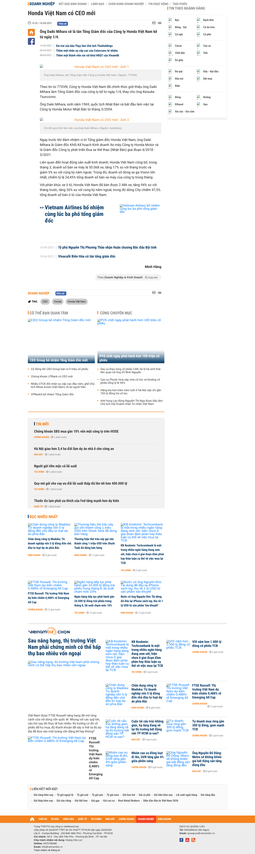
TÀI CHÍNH (96, 819)
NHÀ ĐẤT (110, 819)
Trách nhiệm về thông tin (47, 850)
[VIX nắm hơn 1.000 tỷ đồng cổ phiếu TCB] (178, 648)
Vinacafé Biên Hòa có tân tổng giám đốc (87, 257)
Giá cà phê (144, 795)
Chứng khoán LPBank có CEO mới (52, 376)
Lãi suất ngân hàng (186, 795)
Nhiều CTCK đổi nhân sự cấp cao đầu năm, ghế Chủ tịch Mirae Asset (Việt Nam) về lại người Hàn (63, 385)
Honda (57, 301)
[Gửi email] (159, 23)
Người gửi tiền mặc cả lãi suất (55, 466)
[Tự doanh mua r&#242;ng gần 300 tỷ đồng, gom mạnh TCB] (178, 727)
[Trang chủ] (31, 32)
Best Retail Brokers (129, 800)
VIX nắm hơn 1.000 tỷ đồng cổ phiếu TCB (206, 644)
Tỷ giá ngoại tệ (65, 795)
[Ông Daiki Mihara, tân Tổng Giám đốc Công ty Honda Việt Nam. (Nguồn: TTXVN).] (100, 67)
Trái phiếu (180, 4)
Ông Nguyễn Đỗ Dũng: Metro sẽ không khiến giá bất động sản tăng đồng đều (207, 759)
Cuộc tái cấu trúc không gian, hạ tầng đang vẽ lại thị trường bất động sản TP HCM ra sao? (147, 727)
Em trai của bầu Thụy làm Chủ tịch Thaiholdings (84, 46)
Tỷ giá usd (82, 795)
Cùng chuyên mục (116, 313)
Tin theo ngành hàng (187, 8)
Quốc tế (38, 506)
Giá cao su (109, 800)
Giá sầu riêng (64, 800)
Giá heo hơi (129, 795)
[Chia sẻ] (31, 41)
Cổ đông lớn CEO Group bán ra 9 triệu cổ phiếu (59, 369)
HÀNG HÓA (68, 819)
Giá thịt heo (81, 800)
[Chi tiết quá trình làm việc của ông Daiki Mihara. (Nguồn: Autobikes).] (100, 120)
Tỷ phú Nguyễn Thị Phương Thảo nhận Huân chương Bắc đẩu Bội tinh (107, 248)
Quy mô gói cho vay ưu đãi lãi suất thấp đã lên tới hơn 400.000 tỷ (80, 483)
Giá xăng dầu (208, 795)
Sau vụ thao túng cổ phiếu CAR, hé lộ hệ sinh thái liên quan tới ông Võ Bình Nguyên (130, 371)
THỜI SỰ (42, 819)
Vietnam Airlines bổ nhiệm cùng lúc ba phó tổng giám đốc (74, 214)
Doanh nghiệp (42, 3)
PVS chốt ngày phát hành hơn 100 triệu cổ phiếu (129, 358)
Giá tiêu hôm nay (163, 795)
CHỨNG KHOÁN (126, 819)
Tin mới (42, 424)
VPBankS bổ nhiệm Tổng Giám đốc (52, 394)
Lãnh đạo (97, 4)
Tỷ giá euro (113, 795)
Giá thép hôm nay (43, 800)
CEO (45, 301)
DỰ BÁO (55, 819)
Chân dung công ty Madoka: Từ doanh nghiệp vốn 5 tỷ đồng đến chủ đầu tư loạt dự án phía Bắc (49, 543)
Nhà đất (38, 454)
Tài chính (39, 471)
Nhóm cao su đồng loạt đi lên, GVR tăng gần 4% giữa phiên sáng (147, 757)
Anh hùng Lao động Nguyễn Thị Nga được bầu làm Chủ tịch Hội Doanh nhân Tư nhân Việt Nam (131, 402)
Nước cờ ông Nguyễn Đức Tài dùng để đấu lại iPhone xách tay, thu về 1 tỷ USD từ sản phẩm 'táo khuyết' (142, 601)
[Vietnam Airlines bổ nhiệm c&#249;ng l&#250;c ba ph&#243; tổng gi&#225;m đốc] (135, 221)
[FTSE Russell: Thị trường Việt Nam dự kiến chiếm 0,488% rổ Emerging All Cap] (50, 585)
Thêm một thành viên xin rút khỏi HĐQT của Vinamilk (87, 55)
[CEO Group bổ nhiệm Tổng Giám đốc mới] (61, 341)
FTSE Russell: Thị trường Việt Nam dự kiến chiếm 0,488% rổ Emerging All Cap (48, 598)
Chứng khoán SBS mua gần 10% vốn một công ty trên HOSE (76, 431)
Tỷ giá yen (97, 795)
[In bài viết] (155, 23)
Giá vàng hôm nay (43, 795)
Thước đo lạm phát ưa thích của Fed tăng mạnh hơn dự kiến (76, 501)
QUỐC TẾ (82, 819)
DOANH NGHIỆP (146, 819)
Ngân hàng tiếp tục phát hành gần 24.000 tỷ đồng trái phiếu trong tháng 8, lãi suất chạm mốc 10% (94, 601)
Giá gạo (95, 800)
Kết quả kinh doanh (73, 4)
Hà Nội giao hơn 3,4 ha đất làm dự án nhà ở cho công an (74, 449)
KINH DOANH (164, 819)
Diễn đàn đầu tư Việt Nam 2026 (160, 800)
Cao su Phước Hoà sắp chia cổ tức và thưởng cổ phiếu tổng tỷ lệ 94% (130, 381)
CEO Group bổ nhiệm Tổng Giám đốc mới (59, 360)
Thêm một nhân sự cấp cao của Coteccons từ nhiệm (87, 50)
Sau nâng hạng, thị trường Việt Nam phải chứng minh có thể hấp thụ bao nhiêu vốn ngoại (64, 647)
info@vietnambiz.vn (52, 846)
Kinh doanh (34, 555)
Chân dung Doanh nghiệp (126, 4)
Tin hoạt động (158, 4)
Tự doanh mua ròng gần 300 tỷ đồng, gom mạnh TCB (208, 725)
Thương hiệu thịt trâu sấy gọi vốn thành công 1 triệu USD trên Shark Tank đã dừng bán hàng (94, 543)
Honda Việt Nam (77, 301)
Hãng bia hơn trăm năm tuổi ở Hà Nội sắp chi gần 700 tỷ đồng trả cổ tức (130, 392)
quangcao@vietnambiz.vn (201, 833)
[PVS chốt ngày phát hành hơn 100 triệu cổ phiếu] (130, 341)
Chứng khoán (41, 437)
